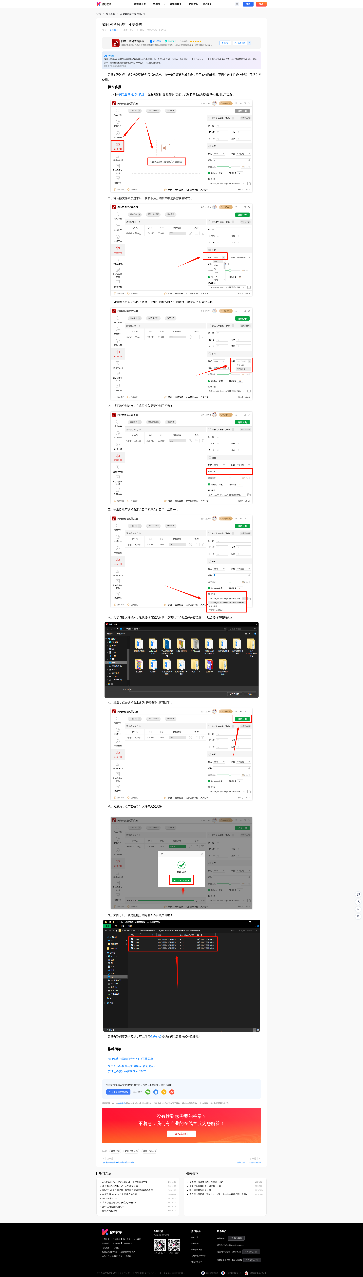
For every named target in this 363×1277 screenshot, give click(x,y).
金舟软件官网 (116, 1256)
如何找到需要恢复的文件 (114, 1207)
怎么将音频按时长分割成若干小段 (205, 1186)
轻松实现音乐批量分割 (200, 1190)
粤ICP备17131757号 (147, 1273)
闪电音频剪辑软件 (198, 1256)
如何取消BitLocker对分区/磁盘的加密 (119, 1194)
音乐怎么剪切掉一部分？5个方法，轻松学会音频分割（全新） (218, 1194)
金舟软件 (110, 30)
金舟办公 (156, 1036)
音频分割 (115, 1151)
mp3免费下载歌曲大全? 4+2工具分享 (130, 1058)
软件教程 (110, 14)
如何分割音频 (131, 1151)
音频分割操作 (149, 1151)
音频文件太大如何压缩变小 (249, 1162)
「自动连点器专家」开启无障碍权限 (119, 1202)
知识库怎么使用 (109, 1211)
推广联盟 (126, 1239)
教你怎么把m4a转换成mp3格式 (127, 1071)
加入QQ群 (253, 1252)
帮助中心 (193, 4)
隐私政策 (116, 1243)
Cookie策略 (127, 1243)
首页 (98, 14)
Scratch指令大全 (109, 1198)
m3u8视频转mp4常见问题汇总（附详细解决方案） (126, 1182)
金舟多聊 (195, 1243)
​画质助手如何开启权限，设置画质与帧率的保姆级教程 (127, 1190)
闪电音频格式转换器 (132, 94)
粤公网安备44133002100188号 (172, 1273)
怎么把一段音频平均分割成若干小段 (118, 1162)
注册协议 (105, 1243)
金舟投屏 (195, 1237)
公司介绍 (105, 1239)
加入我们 (137, 1239)
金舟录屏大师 (196, 1250)
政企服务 (207, 4)
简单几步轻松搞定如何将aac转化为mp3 (132, 1066)
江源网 (128, 1256)
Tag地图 (116, 1248)
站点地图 (105, 1248)
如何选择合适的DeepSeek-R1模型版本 (120, 1186)
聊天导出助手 (196, 1262)
